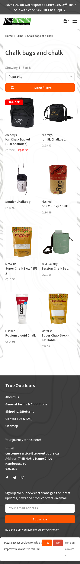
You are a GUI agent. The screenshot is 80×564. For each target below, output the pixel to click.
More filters (42, 87)
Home (9, 36)
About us (12, 397)
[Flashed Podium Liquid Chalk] (22, 309)
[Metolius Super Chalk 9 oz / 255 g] (22, 242)
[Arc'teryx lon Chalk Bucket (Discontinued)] (22, 113)
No (58, 542)
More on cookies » (70, 549)
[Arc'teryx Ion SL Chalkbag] (58, 113)
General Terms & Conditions (26, 404)
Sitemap (11, 426)
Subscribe (40, 519)
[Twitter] (14, 478)
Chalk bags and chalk (40, 36)
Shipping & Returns (19, 411)
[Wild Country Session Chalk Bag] (58, 242)
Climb (19, 36)
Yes (47, 542)
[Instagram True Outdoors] (22, 478)
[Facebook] (7, 478)
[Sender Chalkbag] (22, 180)
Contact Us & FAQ (18, 418)
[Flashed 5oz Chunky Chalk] (58, 180)
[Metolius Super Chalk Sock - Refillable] (58, 309)
